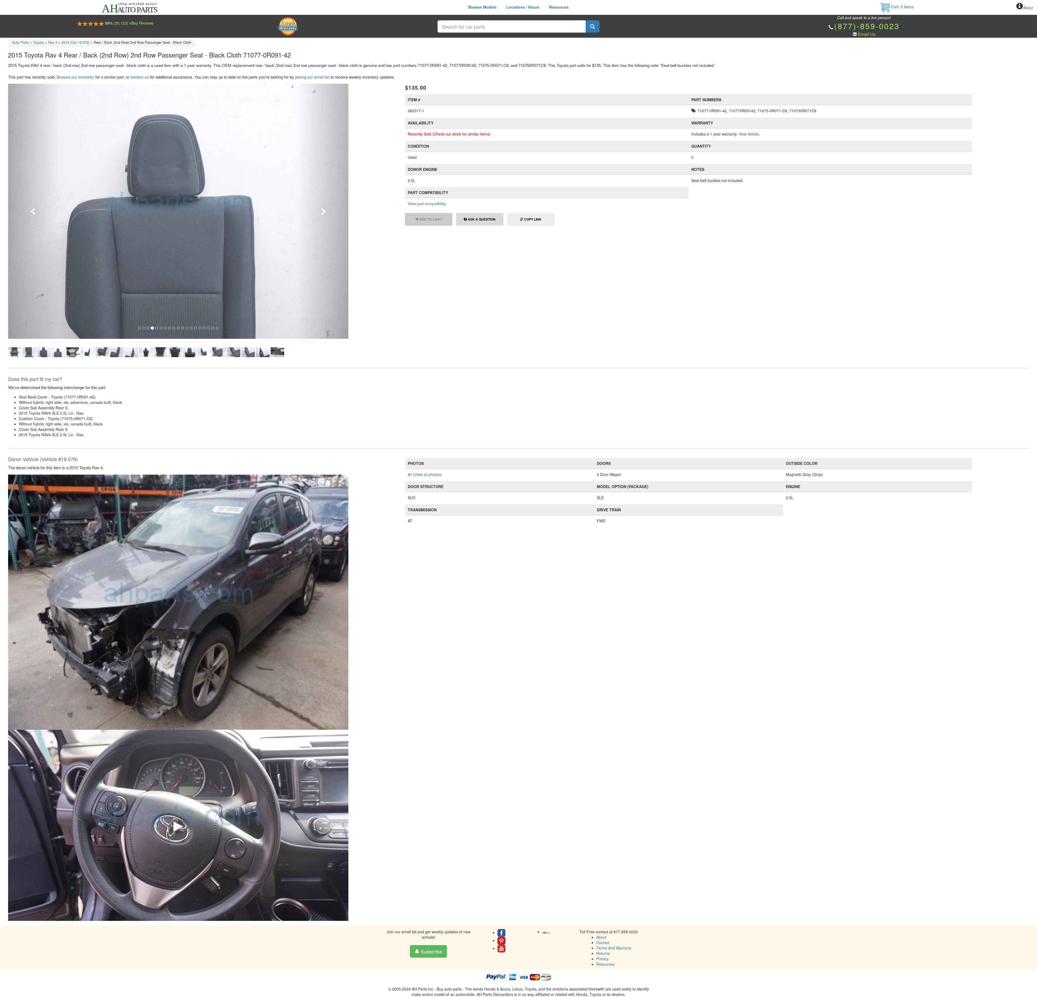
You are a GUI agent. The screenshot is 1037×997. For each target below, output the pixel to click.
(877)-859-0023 (867, 25)
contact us (139, 77)
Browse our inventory (75, 77)
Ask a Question (481, 219)
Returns (603, 819)
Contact (603, 808)
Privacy (602, 824)
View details (749, 134)
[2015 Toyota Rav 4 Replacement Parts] (178, 467)
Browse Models (482, 7)
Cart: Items (902, 6)
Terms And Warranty (613, 813)
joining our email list (312, 77)
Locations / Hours (522, 7)
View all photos (427, 340)
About (1028, 7)
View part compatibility (427, 203)
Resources (559, 7)
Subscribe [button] (430, 817)
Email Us (867, 34)
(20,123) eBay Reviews (133, 23)
